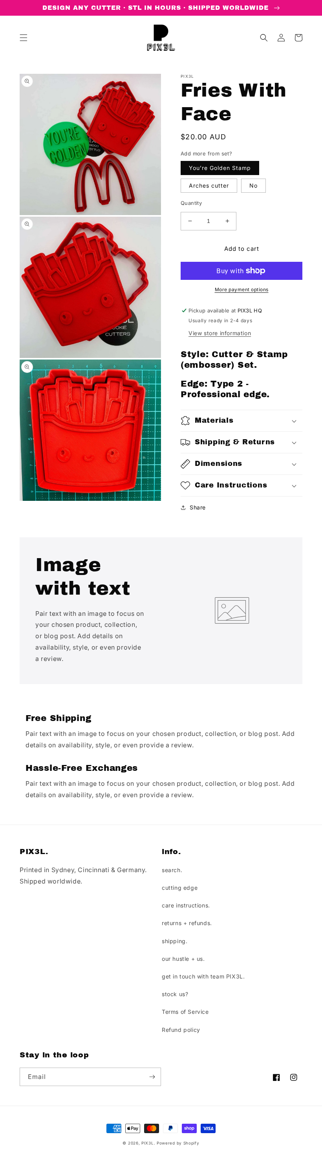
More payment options (242, 289)
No (253, 185)
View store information (219, 333)
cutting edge (180, 887)
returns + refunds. (187, 923)
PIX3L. (148, 1143)
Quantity (191, 203)
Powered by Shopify (178, 1143)
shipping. (174, 941)
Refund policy (181, 1029)
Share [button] (198, 507)
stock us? (175, 994)
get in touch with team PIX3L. (203, 976)
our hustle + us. (183, 958)
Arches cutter (209, 185)
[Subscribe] (152, 1077)
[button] (23, 37)
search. (172, 870)
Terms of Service (185, 1011)
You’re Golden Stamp (220, 167)
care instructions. (186, 905)
